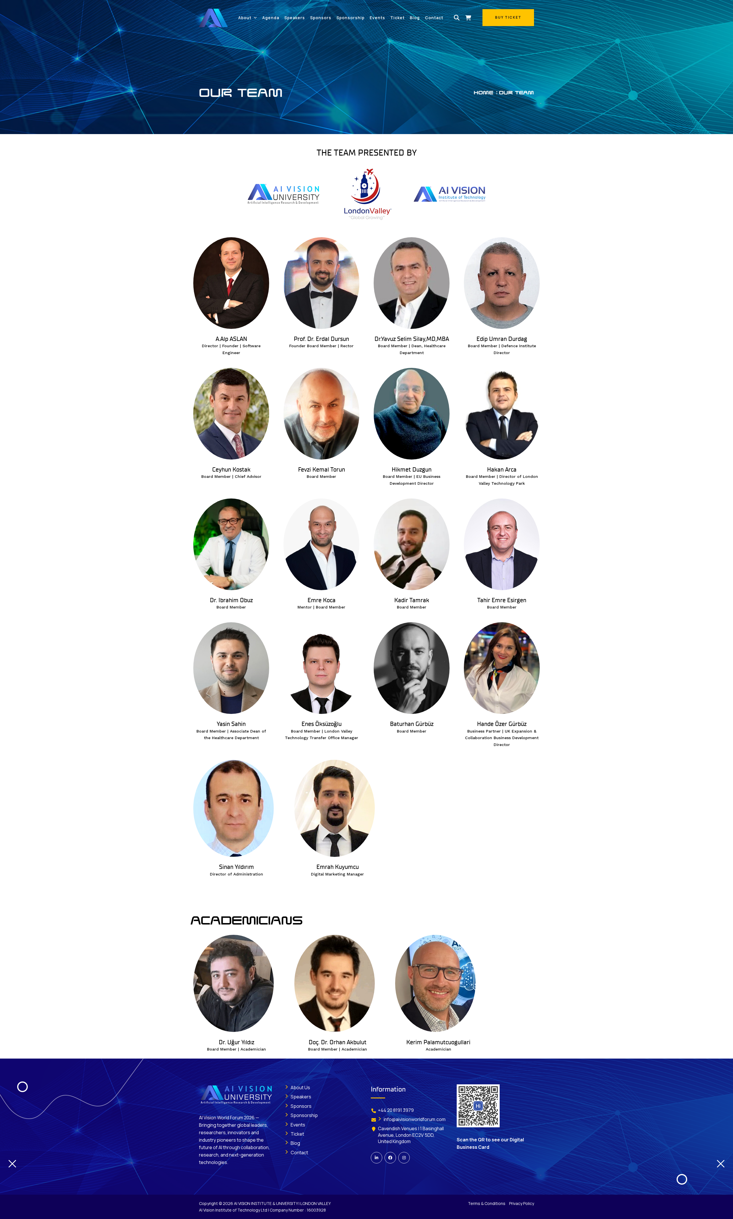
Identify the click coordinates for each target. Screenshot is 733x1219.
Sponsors (320, 17)
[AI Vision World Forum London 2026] (213, 17)
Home (483, 92)
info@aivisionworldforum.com (415, 1119)
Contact (434, 17)
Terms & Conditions (486, 1203)
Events (377, 17)
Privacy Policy (521, 1203)
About (244, 17)
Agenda (270, 17)
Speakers (294, 17)
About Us (300, 1087)
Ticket (397, 17)
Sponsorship (350, 17)
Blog (415, 17)
